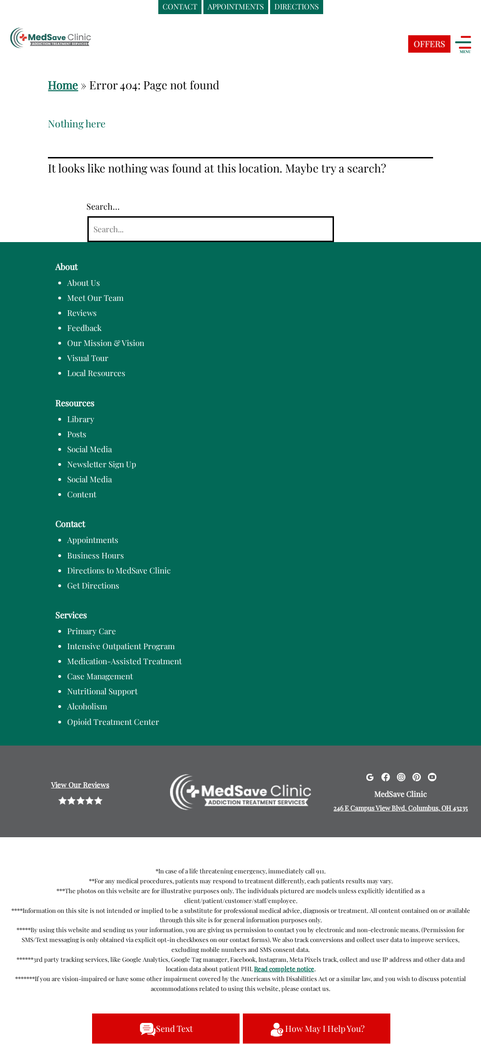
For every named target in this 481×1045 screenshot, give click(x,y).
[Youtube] (432, 776)
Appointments (92, 539)
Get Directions (93, 585)
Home (63, 84)
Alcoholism (87, 706)
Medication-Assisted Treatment (124, 661)
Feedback (84, 327)
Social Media (89, 449)
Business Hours (95, 555)
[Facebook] (385, 776)
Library (80, 419)
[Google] (369, 776)
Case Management (100, 676)
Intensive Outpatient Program (121, 646)
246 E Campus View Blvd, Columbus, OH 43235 (401, 807)
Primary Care (91, 631)
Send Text (174, 1028)
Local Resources (96, 373)
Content (81, 494)
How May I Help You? (325, 1028)
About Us (83, 282)
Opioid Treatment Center (113, 721)
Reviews (82, 312)
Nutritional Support (102, 691)
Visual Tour (88, 358)
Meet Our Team (95, 297)
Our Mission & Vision (105, 343)
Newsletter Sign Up (101, 464)
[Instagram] (401, 776)
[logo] (68, 39)
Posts (76, 434)
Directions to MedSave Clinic (119, 570)
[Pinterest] (416, 776)
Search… (103, 206)
